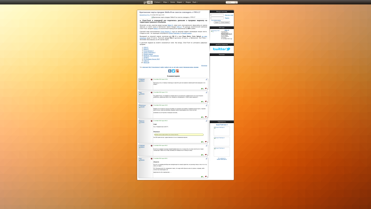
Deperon (141, 121)
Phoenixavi (142, 105)
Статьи (157, 2)
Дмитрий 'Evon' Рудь (145, 14)
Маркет (180, 2)
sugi (140, 92)
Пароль (227, 18)
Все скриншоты (222, 159)
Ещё (195, 2)
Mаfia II (156, 28)
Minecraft (146, 62)
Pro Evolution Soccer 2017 (152, 59)
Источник (204, 65)
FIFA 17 (227, 30)
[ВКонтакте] (169, 70)
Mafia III (170, 25)
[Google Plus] (177, 70)
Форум (188, 2)
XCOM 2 (146, 57)
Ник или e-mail (229, 15)
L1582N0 (142, 79)
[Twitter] (173, 70)
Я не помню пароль (216, 20)
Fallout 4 (146, 61)
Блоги (173, 2)
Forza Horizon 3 (166, 31)
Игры (166, 2)
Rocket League (186, 33)
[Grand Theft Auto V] (219, 127)
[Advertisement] (222, 86)
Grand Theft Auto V (222, 124)
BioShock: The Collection (151, 56)
